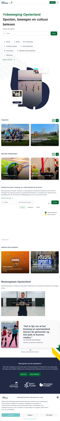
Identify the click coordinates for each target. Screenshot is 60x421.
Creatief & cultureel (11, 46)
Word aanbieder (34, 374)
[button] (57, 397)
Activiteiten (22, 207)
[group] (15, 135)
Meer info (23, 374)
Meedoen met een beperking (27, 50)
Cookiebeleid (25, 418)
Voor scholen (10, 50)
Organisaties (30, 207)
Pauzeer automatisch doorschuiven (30, 351)
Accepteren (11, 415)
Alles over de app (6, 198)
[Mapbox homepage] (5, 240)
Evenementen (29, 41)
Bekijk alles (9, 55)
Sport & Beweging (28, 46)
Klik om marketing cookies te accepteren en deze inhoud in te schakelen (23, 303)
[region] (30, 225)
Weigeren (30, 415)
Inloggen (52, 2)
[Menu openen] (57, 2)
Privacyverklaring (33, 418)
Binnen (8, 41)
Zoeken (55, 202)
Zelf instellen (49, 415)
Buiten (18, 41)
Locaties (38, 207)
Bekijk (54, 33)
